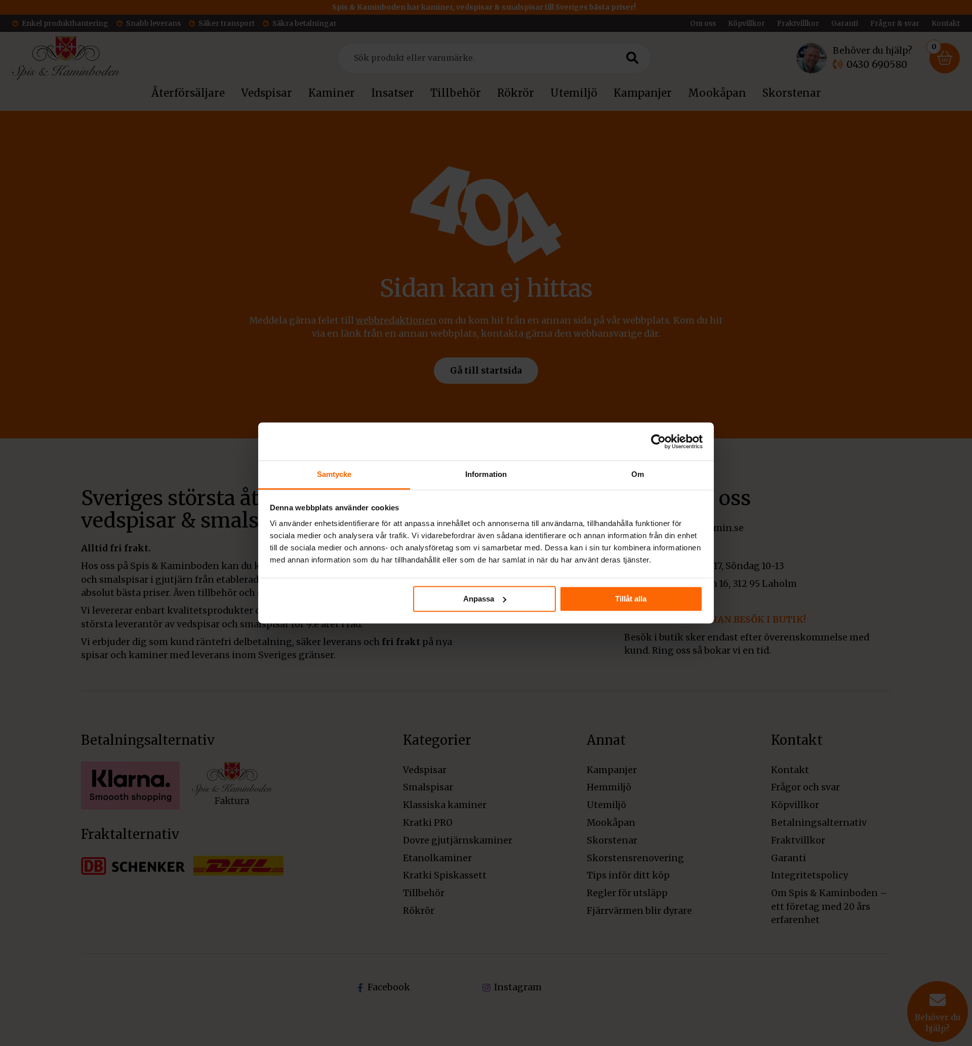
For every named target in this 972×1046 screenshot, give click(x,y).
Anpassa (478, 598)
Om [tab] (637, 474)
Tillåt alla (630, 598)
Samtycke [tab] (334, 474)
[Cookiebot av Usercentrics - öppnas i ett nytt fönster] (658, 441)
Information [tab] (486, 474)
